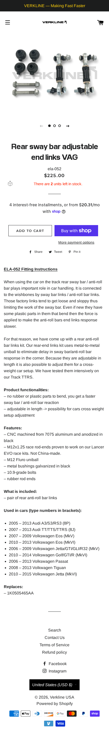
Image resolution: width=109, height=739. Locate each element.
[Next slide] (67, 125)
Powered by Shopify (55, 703)
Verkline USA (62, 697)
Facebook (57, 664)
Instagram (57, 671)
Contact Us (55, 637)
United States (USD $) (52, 685)
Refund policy (54, 652)
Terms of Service (54, 645)
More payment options (76, 242)
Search (54, 630)
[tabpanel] (54, 73)
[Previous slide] (41, 125)
